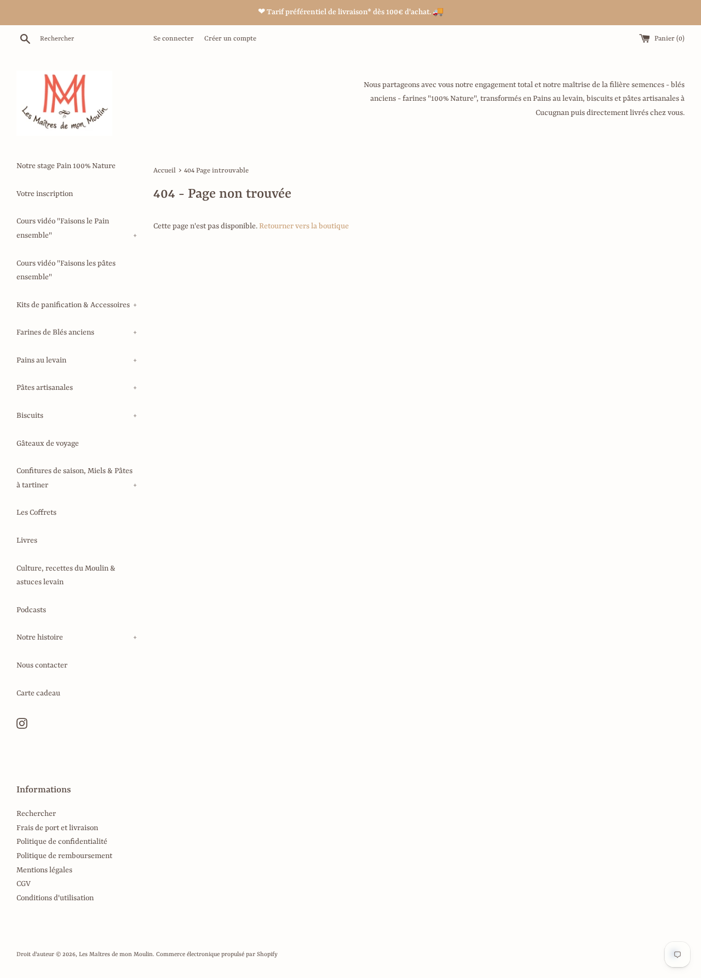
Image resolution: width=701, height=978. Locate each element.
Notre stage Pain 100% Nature (66, 166)
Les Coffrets (36, 512)
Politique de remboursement (64, 856)
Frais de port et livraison (57, 828)
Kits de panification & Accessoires (76, 305)
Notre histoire (76, 637)
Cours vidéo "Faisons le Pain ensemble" (76, 228)
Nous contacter (41, 665)
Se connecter (173, 39)
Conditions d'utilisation (55, 898)
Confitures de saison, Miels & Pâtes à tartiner (76, 478)
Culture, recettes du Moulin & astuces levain (66, 575)
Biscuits (76, 415)
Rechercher (36, 813)
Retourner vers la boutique (304, 226)
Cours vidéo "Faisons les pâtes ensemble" (66, 270)
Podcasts (31, 610)
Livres (26, 540)
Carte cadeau (38, 693)
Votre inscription (44, 193)
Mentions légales (44, 870)
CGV (23, 883)
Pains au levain (76, 360)
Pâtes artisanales (76, 387)
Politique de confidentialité (61, 841)
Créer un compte (230, 39)
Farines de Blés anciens (76, 332)
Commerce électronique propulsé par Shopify (217, 954)
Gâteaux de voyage (47, 443)
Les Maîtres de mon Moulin (116, 954)
